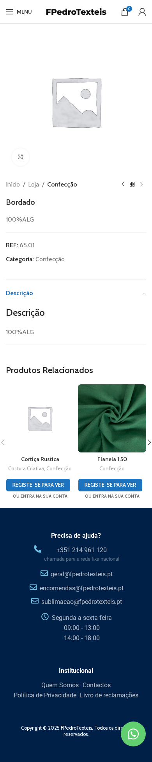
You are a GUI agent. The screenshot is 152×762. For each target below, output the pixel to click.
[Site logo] (76, 11)
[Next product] (141, 184)
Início (13, 184)
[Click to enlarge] (20, 157)
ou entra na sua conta (40, 496)
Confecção (62, 184)
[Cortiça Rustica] (40, 418)
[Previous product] (122, 184)
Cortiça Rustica (40, 459)
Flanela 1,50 (112, 459)
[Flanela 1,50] (112, 418)
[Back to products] (132, 184)
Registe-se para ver (38, 485)
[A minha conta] (142, 11)
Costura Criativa (26, 468)
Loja (33, 184)
